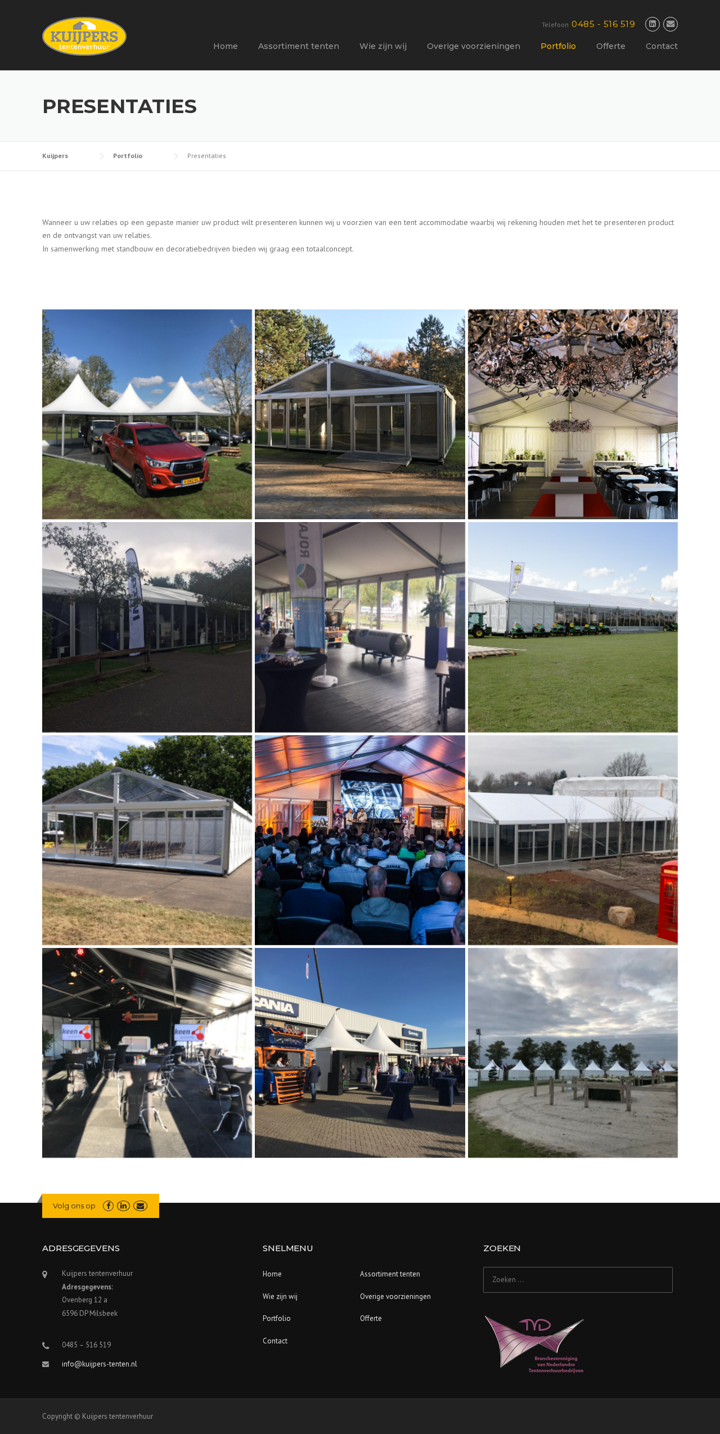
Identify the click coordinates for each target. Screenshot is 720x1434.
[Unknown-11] (360, 627)
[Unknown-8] (147, 414)
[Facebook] (108, 1206)
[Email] (670, 24)
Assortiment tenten (298, 46)
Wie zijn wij (383, 46)
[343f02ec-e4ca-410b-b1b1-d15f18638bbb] (147, 1053)
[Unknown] (360, 414)
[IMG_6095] (360, 1053)
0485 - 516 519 (603, 24)
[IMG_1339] (360, 840)
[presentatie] (573, 414)
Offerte (611, 46)
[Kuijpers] (84, 35)
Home (225, 46)
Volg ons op (74, 1205)
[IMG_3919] (573, 840)
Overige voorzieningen (473, 46)
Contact (662, 46)
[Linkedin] (652, 24)
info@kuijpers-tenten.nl (99, 1364)
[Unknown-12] (147, 627)
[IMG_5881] (573, 1053)
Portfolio (558, 46)
